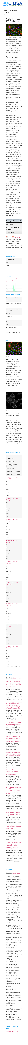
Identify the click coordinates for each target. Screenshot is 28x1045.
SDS (10, 237)
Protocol (17, 237)
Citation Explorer (16, 678)
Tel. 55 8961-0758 (9, 15)
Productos (12, 8)
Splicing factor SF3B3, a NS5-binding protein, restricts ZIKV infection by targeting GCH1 (13, 754)
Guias (5, 10)
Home (5, 8)
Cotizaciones (13, 10)
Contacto (6, 13)
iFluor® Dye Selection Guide (13, 1031)
